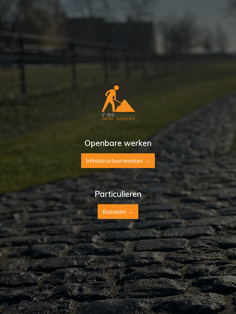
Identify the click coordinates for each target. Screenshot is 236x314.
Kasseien (114, 211)
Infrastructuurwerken (114, 160)
